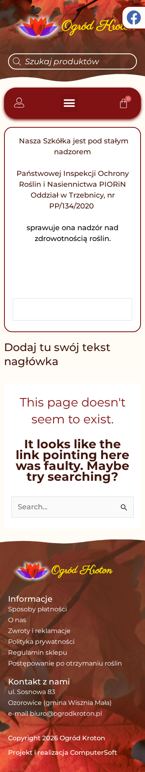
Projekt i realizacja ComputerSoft (62, 752)
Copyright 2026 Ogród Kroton (56, 738)
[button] (69, 103)
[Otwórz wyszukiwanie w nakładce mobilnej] (72, 61)
